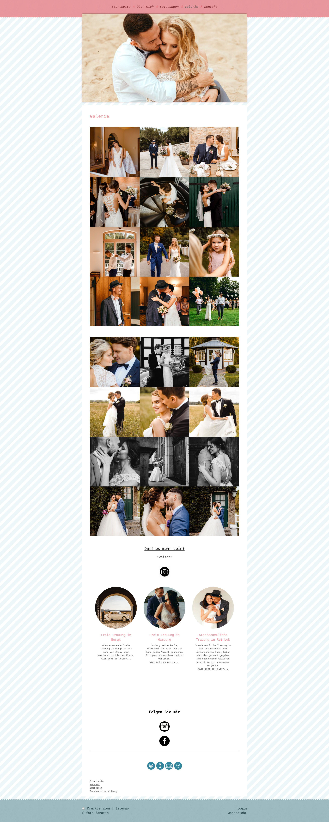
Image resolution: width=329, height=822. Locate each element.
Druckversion (98, 809)
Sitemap (122, 809)
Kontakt (95, 784)
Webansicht (237, 813)
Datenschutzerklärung (103, 791)
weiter (164, 557)
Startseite (97, 781)
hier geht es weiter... (116, 658)
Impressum (96, 788)
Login (242, 809)
